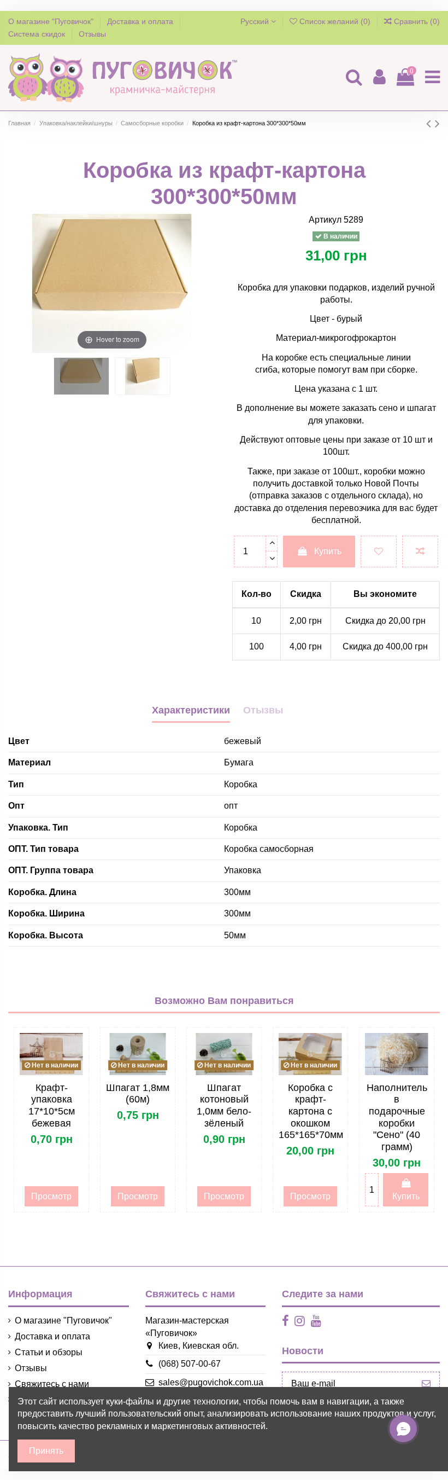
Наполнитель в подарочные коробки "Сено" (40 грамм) (397, 1117)
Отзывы (92, 34)
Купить (327, 551)
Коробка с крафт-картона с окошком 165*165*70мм (311, 1111)
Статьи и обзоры (48, 1352)
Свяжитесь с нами (52, 1384)
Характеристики (191, 710)
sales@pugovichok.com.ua (210, 1382)
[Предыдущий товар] (430, 123)
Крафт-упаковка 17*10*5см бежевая (51, 1105)
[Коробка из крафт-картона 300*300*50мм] (81, 376)
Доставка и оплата (141, 21)
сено (387, 408)
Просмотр (51, 1196)
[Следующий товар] (437, 123)
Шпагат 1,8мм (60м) (137, 1093)
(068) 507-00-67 (189, 1363)
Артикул (325, 219)
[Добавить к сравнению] (420, 551)
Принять (46, 1450)
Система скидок (37, 34)
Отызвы (263, 710)
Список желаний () (335, 21)
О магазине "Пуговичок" (52, 21)
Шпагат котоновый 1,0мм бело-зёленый (224, 1105)
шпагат (421, 408)
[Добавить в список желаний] (379, 551)
